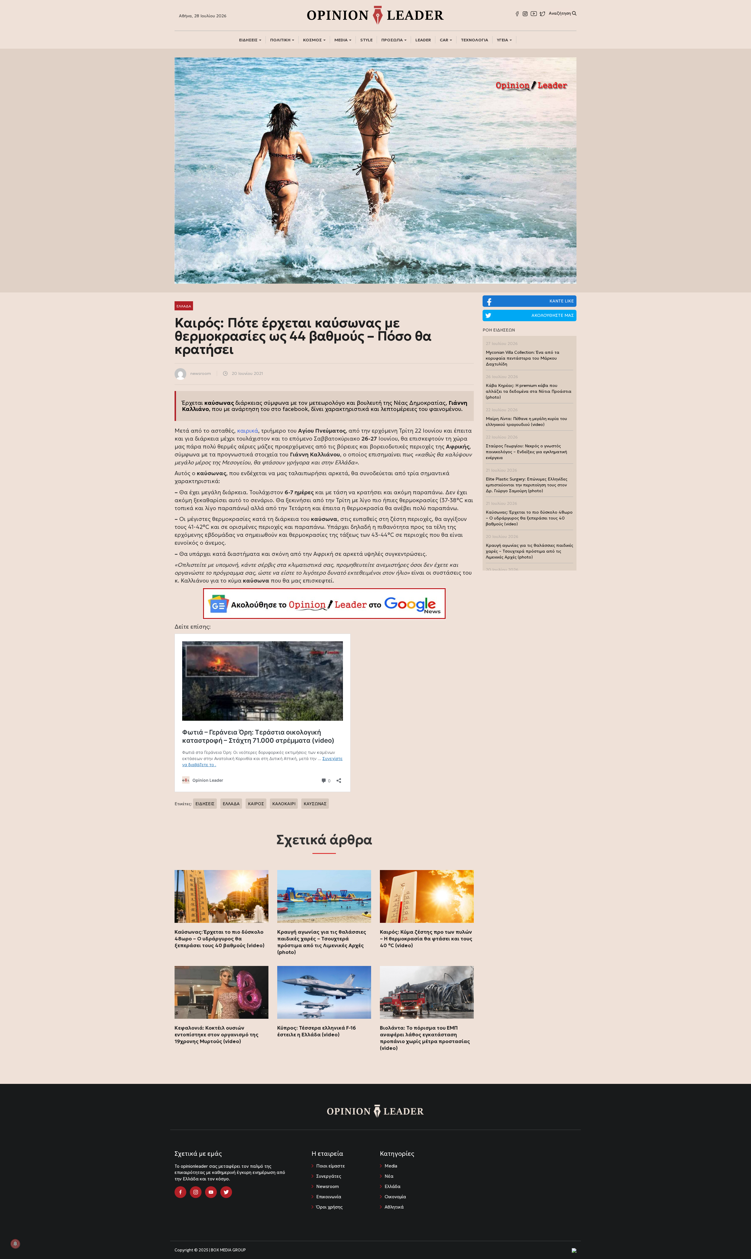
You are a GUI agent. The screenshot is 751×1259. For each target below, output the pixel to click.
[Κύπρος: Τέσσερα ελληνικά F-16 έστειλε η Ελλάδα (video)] (324, 992)
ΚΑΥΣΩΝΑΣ (315, 803)
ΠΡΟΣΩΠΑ (392, 40)
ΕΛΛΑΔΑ (231, 803)
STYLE (366, 40)
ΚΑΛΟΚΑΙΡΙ (283, 803)
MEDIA (341, 40)
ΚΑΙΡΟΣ (256, 803)
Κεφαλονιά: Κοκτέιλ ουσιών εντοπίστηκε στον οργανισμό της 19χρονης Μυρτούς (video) (216, 1035)
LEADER (423, 40)
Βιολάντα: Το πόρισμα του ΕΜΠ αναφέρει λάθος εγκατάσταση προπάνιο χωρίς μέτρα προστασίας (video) (425, 1038)
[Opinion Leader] (375, 14)
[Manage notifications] (15, 1243)
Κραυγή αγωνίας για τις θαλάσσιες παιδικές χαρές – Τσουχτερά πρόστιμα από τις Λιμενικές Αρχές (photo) (321, 942)
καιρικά (247, 430)
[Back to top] (733, 1241)
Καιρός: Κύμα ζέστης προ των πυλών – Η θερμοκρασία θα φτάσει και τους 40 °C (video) (426, 939)
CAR (444, 40)
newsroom (200, 373)
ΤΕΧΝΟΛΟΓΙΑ (474, 40)
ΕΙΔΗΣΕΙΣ (248, 40)
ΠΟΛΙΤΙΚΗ (280, 40)
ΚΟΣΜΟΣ (313, 40)
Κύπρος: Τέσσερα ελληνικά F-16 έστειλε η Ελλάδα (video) (316, 1031)
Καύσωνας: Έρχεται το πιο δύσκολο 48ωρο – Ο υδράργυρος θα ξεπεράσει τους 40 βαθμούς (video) (220, 939)
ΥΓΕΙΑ (503, 40)
